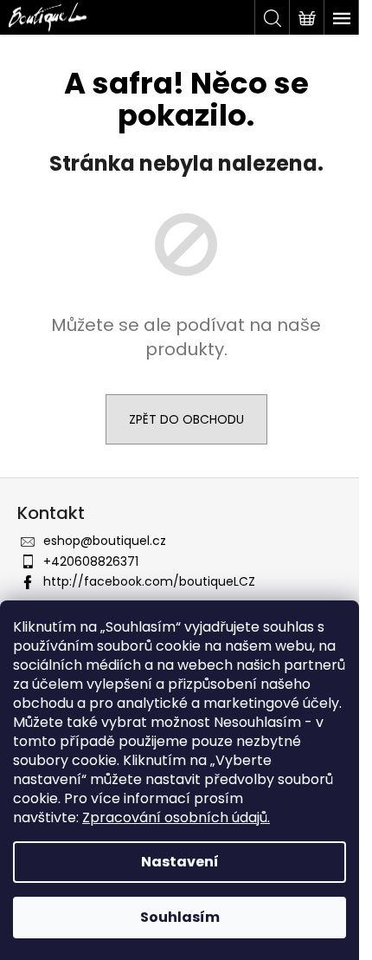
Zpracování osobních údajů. (176, 817)
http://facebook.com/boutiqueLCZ (149, 581)
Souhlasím (180, 917)
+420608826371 (90, 561)
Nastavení (180, 862)
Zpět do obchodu (186, 419)
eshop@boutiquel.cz (104, 540)
